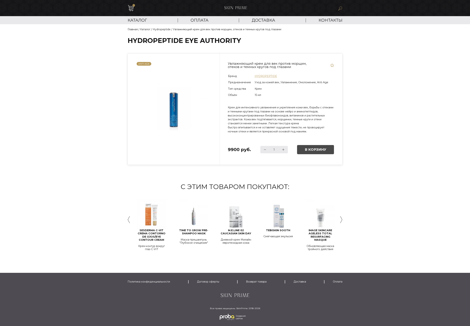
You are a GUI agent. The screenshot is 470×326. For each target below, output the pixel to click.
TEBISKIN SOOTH (278, 230)
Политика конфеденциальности (149, 281)
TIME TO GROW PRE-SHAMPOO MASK (193, 232)
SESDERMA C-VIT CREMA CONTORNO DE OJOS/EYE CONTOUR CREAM (151, 235)
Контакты (330, 20)
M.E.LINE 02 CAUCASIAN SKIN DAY (236, 232)
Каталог (137, 20)
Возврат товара (256, 281)
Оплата (199, 20)
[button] (129, 219)
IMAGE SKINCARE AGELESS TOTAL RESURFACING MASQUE (320, 235)
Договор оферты (208, 281)
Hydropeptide (266, 76)
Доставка (263, 20)
